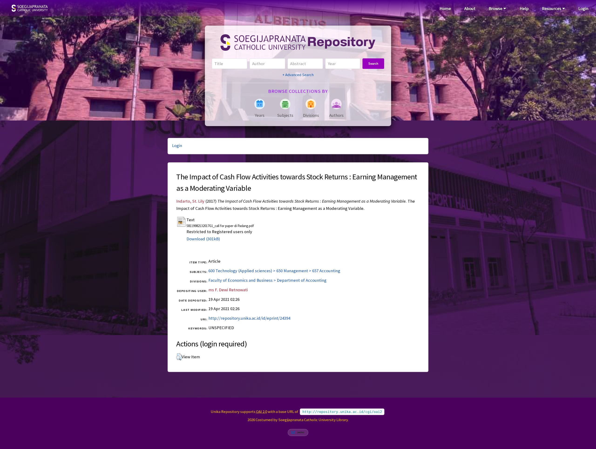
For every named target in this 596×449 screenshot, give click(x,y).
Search (373, 63)
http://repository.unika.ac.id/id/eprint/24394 (249, 318)
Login (583, 8)
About (469, 8)
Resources (552, 8)
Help (524, 8)
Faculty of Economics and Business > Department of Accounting (267, 280)
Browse (496, 8)
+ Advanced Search (298, 74)
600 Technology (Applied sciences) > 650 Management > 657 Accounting (274, 270)
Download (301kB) (203, 238)
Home (445, 8)
